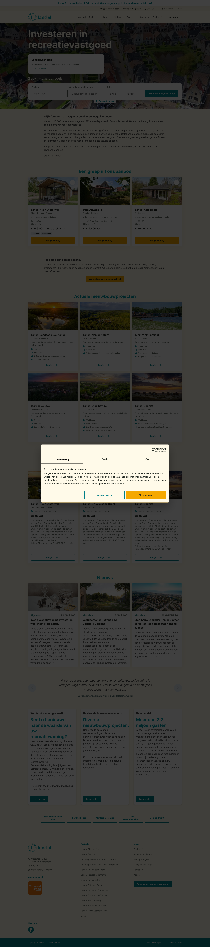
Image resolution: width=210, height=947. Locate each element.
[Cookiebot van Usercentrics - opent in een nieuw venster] (153, 450)
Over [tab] (147, 459)
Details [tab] (105, 459)
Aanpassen (103, 495)
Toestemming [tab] (62, 459)
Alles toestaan (146, 495)
